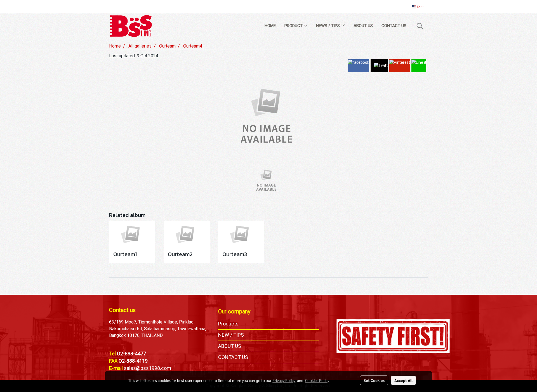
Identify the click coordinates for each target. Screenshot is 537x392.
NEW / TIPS (231, 335)
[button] (420, 26)
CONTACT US (393, 25)
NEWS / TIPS (328, 25)
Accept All (403, 380)
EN (418, 6)
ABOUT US (363, 25)
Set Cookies (374, 380)
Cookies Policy (317, 380)
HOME (270, 25)
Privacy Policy (283, 380)
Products (228, 324)
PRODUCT (294, 25)
